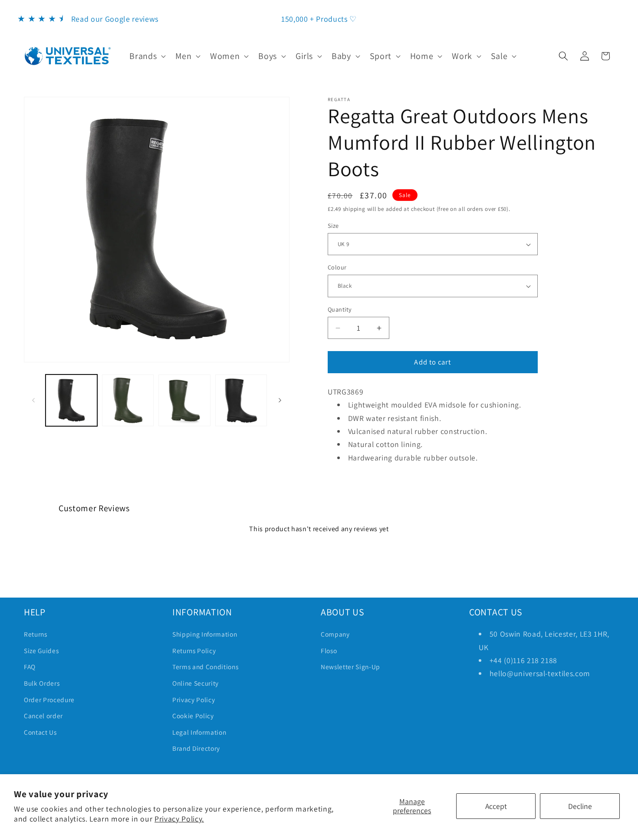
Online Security (195, 683)
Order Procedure (49, 699)
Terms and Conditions (205, 666)
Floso (329, 650)
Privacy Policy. (179, 819)
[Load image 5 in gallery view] (241, 400)
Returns (35, 634)
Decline (580, 806)
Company (335, 634)
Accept (496, 806)
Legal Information (199, 732)
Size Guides (41, 650)
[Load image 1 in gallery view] (71, 400)
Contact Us (40, 732)
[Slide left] (33, 400)
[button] (147, 56)
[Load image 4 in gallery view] (184, 400)
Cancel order (43, 715)
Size (333, 225)
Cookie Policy (193, 715)
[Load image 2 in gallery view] (128, 400)
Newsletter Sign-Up (350, 666)
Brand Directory (196, 748)
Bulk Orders (41, 683)
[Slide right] (279, 400)
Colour (337, 267)
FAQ (30, 666)
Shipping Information (204, 634)
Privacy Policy (193, 699)
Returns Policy (194, 650)
